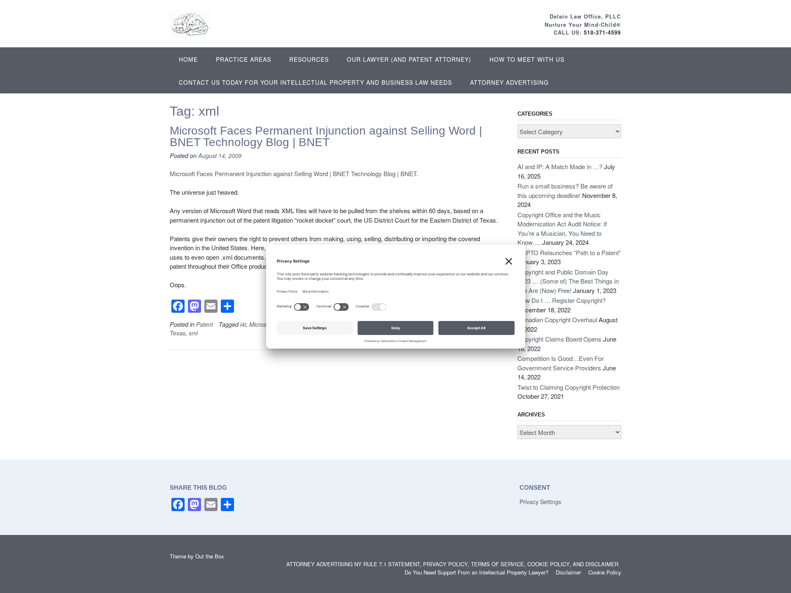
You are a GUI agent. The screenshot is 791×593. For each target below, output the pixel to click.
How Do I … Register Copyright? (561, 300)
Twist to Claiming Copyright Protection (568, 387)
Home (188, 59)
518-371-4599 (602, 32)
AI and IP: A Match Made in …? (559, 166)
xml (193, 333)
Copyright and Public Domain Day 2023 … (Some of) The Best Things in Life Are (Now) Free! (568, 281)
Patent (204, 324)
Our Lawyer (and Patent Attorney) (409, 59)
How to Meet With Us (526, 59)
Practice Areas (243, 59)
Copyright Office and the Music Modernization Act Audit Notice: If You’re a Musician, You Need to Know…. (562, 228)
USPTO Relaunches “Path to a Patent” (569, 252)
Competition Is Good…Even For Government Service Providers (560, 363)
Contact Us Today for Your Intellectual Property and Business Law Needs (315, 82)
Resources (309, 59)
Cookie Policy (604, 572)
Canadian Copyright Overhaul (557, 319)
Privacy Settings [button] (540, 502)
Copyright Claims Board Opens (559, 339)
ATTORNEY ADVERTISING (509, 82)
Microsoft (261, 324)
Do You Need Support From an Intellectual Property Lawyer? (476, 572)
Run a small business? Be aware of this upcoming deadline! (565, 190)
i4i (243, 324)
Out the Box (209, 556)
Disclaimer (568, 572)
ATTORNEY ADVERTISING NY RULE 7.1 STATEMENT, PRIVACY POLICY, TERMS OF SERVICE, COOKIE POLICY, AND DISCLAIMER (452, 564)
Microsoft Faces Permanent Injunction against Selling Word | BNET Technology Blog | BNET (326, 136)
